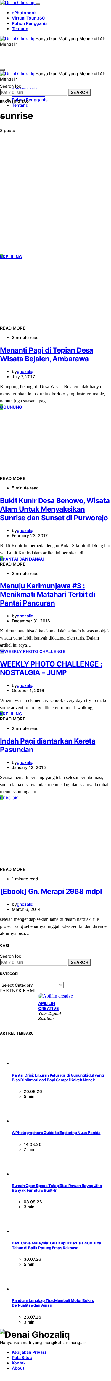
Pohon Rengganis (30, 23)
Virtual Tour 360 (28, 17)
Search (79, 92)
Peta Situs (22, 1357)
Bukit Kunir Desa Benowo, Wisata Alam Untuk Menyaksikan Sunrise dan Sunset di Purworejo (55, 509)
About (18, 1368)
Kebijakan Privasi (29, 1352)
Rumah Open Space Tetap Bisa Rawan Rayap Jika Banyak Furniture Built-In (57, 1188)
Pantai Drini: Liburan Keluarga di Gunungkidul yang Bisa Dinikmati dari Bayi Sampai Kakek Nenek (58, 1077)
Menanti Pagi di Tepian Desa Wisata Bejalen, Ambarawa (46, 354)
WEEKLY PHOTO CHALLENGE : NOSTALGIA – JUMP (51, 668)
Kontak (19, 1362)
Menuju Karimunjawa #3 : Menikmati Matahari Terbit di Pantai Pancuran (47, 594)
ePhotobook (24, 12)
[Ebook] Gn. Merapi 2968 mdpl (51, 891)
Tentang (20, 28)
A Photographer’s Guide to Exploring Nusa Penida (56, 1132)
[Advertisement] (55, 195)
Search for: (10, 86)
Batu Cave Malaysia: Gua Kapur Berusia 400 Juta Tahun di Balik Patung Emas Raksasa (56, 1245)
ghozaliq (25, 371)
